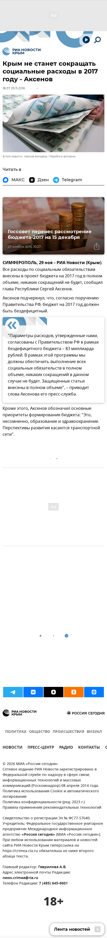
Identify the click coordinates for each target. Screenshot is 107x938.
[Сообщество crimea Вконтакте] (33, 692)
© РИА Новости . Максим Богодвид (25, 156)
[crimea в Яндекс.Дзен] (53, 692)
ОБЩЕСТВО (39, 732)
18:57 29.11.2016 (14, 88)
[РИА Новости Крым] (21, 51)
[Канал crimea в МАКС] (94, 692)
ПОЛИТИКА (15, 732)
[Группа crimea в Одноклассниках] (74, 692)
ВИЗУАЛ (94, 732)
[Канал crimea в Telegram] (13, 692)
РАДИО (66, 748)
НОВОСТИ (12, 748)
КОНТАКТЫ (89, 748)
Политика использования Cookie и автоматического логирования (51, 794)
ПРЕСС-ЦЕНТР (41, 748)
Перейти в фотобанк (62, 156)
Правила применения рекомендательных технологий (52, 808)
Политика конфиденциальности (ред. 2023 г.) (44, 802)
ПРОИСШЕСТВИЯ (68, 732)
